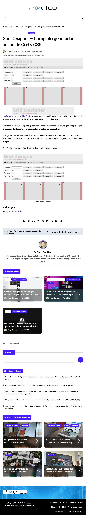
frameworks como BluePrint (18, 116)
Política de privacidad (57, 507)
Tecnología (25, 425)
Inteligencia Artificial (19, 279)
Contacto (53, 503)
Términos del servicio (75, 507)
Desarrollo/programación (11, 33)
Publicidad (63, 503)
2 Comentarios (37, 51)
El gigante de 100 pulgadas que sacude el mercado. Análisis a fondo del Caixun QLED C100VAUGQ (42, 400)
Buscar (10, 352)
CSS (6, 55)
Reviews (66, 425)
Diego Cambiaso (44, 252)
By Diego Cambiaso (13, 51)
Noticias (50, 283)
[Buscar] (80, 360)
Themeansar (29, 505)
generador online (21, 55)
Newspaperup (17, 505)
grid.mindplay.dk (14, 211)
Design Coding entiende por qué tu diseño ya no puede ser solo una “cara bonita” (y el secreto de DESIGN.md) (21, 294)
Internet (31, 33)
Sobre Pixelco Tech (76, 503)
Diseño (24, 33)
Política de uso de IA (75, 511)
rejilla (42, 55)
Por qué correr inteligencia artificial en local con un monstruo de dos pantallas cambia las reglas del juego (43, 378)
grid (30, 55)
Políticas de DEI (60, 511)
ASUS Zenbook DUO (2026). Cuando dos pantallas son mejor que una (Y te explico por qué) (39, 385)
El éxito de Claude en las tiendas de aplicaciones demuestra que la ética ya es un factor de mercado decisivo (21, 326)
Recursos (39, 33)
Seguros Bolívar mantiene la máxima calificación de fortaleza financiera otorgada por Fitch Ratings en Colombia (44, 407)
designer (12, 55)
